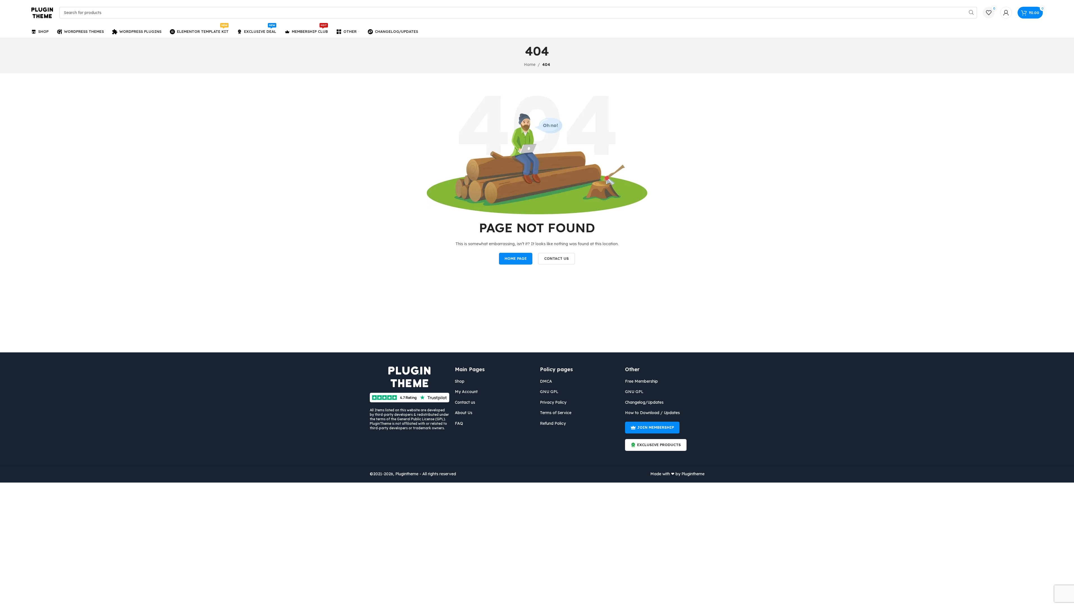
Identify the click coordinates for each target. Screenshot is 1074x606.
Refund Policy (553, 423)
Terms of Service (555, 412)
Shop (459, 381)
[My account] (1006, 12)
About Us (463, 412)
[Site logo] (42, 12)
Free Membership (641, 381)
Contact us (465, 402)
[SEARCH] (971, 13)
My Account (466, 391)
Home (529, 64)
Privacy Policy (553, 402)
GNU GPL (549, 391)
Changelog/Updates (644, 402)
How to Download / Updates (652, 412)
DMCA (546, 381)
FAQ (459, 423)
